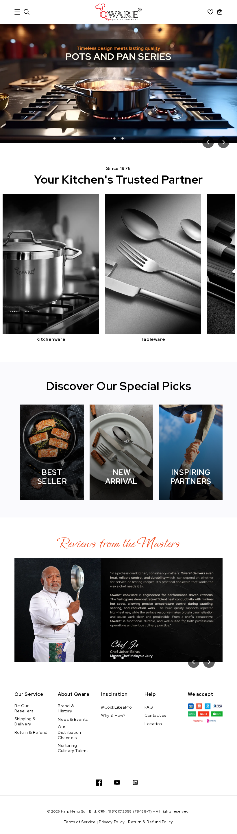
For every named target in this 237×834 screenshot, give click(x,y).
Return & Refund (31, 732)
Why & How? (113, 715)
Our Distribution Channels (69, 732)
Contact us (155, 715)
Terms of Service (80, 822)
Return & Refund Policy (150, 822)
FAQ (149, 707)
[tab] (114, 138)
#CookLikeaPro (116, 707)
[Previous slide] (208, 142)
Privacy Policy (112, 822)
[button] (17, 12)
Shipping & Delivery (25, 721)
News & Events (73, 719)
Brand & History (66, 708)
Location (153, 723)
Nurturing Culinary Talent (73, 748)
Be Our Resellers (23, 708)
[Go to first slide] (223, 142)
